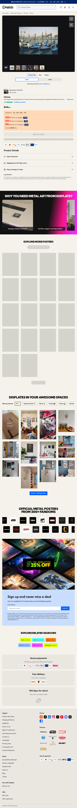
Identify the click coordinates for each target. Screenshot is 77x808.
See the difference (44, 84)
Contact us (5, 737)
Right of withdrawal (8, 730)
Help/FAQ (5, 723)
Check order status (8, 716)
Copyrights (5, 740)
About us (5, 770)
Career (4, 777)
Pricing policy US (7, 747)
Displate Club (6, 766)
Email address (11, 605)
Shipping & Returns (8, 720)
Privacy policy (66, 613)
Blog (3, 773)
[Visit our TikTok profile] (45, 716)
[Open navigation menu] (73, 7)
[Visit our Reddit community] (41, 716)
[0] (61, 7)
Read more (70, 99)
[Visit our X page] (57, 716)
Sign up (65, 608)
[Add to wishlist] (71, 19)
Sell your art (6, 786)
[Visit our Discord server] (65, 716)
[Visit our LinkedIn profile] (49, 716)
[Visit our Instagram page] (53, 716)
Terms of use (6, 727)
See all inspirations (38, 493)
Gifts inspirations (7, 799)
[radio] (32, 75)
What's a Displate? (8, 763)
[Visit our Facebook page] (41, 721)
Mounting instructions (9, 733)
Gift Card (5, 795)
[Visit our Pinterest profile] (61, 716)
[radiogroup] (38, 75)
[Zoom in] (71, 25)
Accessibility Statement (9, 760)
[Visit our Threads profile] (70, 716)
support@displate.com (13, 619)
